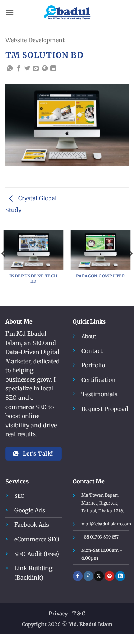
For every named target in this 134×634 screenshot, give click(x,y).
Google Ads (29, 510)
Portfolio (93, 365)
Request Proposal (104, 408)
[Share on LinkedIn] (53, 68)
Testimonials (99, 394)
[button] (9, 12)
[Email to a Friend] (36, 68)
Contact (92, 350)
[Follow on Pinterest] (109, 576)
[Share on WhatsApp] (10, 68)
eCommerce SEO (36, 539)
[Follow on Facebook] (78, 576)
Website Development (35, 40)
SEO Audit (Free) (36, 553)
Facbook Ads (31, 524)
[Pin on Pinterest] (45, 68)
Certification (98, 379)
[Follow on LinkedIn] (120, 576)
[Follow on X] (99, 576)
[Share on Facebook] (18, 68)
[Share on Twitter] (27, 68)
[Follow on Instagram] (88, 576)
